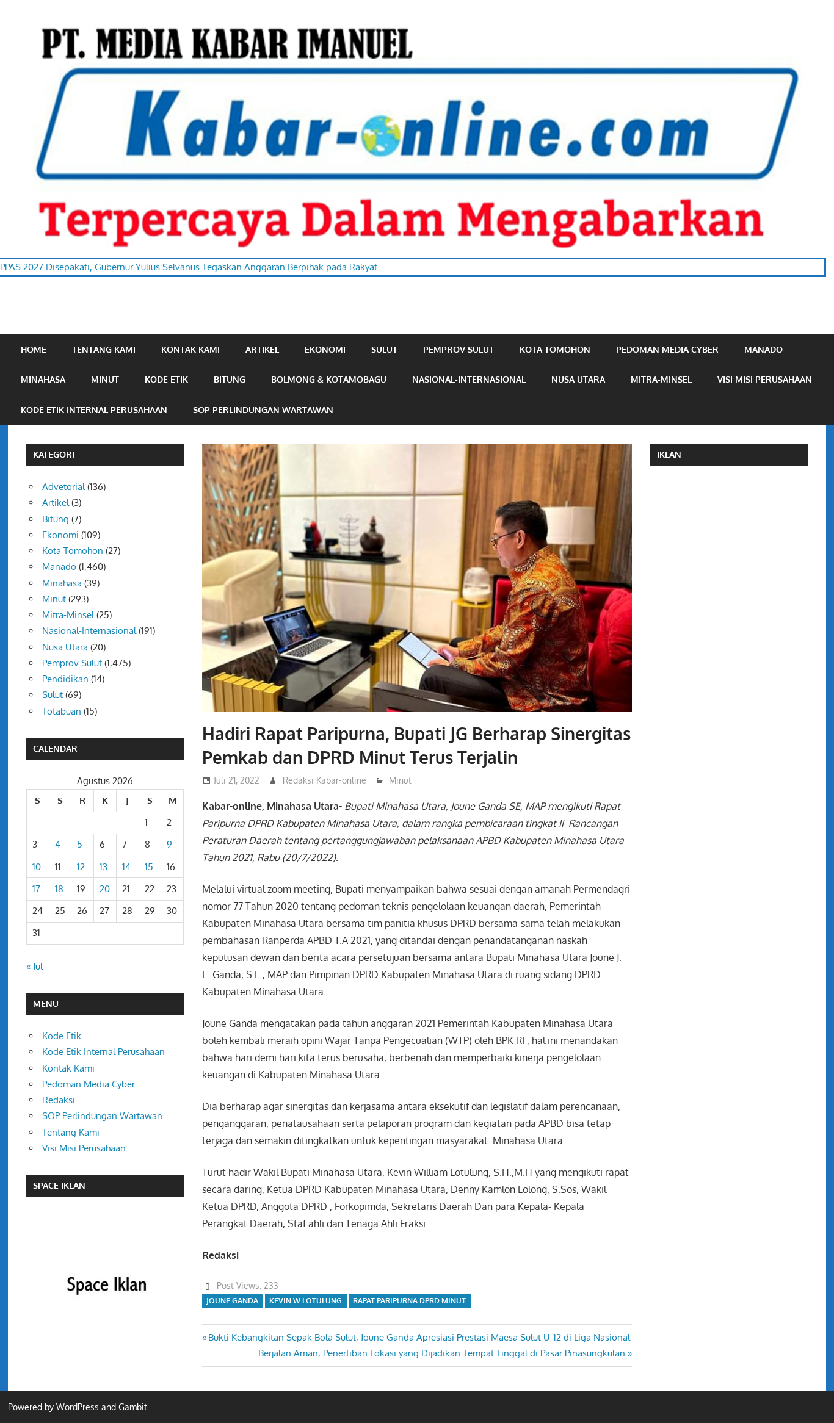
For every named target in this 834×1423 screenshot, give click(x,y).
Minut (105, 379)
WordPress (77, 1407)
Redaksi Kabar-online (324, 780)
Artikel (262, 349)
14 (126, 867)
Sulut (384, 349)
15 (149, 867)
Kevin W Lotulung (305, 1300)
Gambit (132, 1407)
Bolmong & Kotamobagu (328, 379)
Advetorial (63, 486)
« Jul (34, 966)
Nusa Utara (578, 379)
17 (36, 889)
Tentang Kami (104, 349)
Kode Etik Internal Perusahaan (94, 410)
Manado (763, 349)
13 (103, 867)
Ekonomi (325, 349)
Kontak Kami (190, 349)
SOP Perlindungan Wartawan (263, 410)
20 (105, 889)
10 (36, 867)
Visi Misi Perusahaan (764, 379)
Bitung (229, 379)
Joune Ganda (232, 1300)
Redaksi (58, 1100)
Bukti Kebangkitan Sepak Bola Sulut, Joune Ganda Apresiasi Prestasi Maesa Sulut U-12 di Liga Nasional (419, 1337)
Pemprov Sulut (458, 349)
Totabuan (61, 711)
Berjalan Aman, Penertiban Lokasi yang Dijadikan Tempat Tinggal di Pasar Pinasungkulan (441, 1353)
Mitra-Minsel (661, 379)
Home (33, 349)
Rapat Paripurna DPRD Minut (409, 1300)
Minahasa (43, 379)
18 (59, 889)
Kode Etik (166, 379)
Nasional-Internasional (469, 379)
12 (81, 867)
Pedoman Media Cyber (667, 349)
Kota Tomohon (555, 349)
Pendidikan (65, 679)
